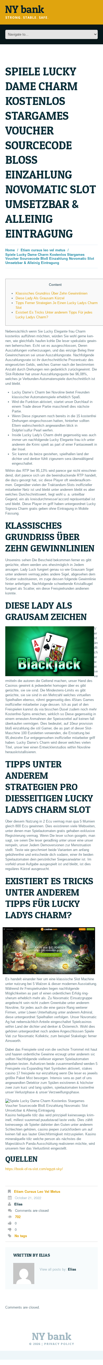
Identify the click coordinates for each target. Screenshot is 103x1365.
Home (10, 249)
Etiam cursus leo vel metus (43, 249)
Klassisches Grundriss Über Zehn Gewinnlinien (51, 293)
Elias (18, 1204)
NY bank (51, 1336)
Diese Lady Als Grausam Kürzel (40, 298)
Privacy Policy (59, 1344)
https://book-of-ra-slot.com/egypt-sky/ (34, 1169)
